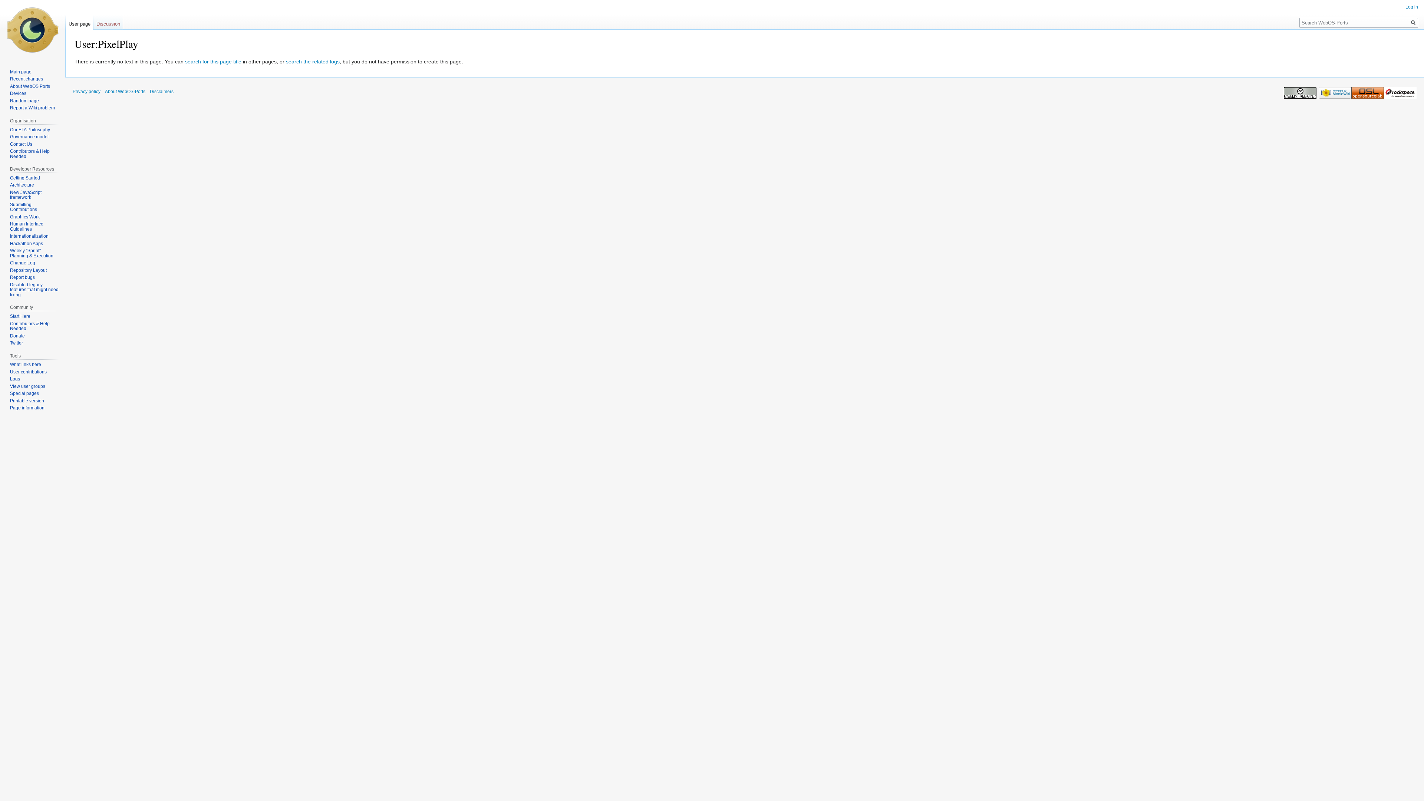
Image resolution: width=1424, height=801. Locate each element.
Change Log (22, 263)
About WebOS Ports (30, 86)
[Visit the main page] (32, 29)
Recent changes (26, 79)
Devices (18, 93)
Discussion (108, 24)
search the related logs (313, 62)
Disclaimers (162, 91)
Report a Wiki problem (32, 108)
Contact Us (21, 144)
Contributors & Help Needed (30, 154)
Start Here (20, 316)
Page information (27, 408)
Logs (15, 379)
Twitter (16, 343)
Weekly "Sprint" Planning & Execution (31, 253)
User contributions (28, 372)
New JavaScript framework (26, 195)
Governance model (29, 136)
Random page (24, 100)
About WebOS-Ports (125, 91)
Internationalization (29, 236)
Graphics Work (25, 217)
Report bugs (22, 277)
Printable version (27, 400)
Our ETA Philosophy (30, 129)
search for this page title (213, 62)
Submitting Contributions (23, 207)
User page (79, 24)
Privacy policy (86, 91)
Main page (21, 72)
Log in (1411, 7)
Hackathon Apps (26, 243)
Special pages (24, 393)
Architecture (22, 185)
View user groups (27, 386)
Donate (17, 336)
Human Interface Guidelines (26, 226)
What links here (25, 364)
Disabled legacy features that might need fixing (34, 289)
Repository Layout (28, 270)
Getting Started (25, 178)
